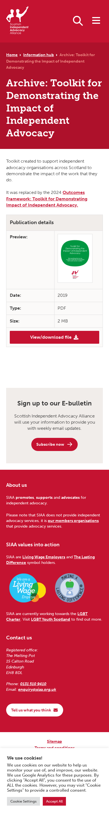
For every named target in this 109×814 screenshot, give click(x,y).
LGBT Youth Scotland (50, 619)
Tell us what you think (31, 710)
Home (12, 54)
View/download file (51, 337)
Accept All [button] (54, 801)
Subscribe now (50, 444)
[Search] (78, 20)
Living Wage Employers (43, 556)
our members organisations (73, 520)
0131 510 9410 (33, 683)
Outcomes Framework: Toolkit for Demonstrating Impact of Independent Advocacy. (46, 199)
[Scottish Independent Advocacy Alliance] (17, 21)
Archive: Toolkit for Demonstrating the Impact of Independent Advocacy (50, 61)
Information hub (38, 54)
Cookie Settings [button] (23, 801)
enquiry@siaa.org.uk (37, 689)
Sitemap (54, 741)
